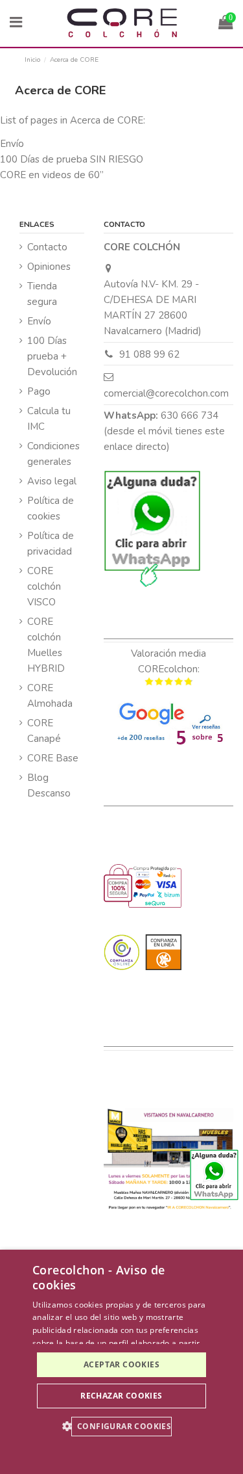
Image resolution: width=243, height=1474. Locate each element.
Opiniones (49, 266)
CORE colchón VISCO (44, 586)
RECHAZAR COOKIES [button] (121, 1395)
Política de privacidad (50, 543)
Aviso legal (51, 481)
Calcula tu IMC (49, 418)
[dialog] (121, 1362)
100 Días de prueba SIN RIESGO (71, 159)
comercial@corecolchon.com (166, 393)
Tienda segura (42, 294)
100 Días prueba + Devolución (52, 356)
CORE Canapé (44, 731)
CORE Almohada (50, 695)
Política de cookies (50, 508)
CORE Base (52, 758)
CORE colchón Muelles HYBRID (46, 645)
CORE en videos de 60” (52, 174)
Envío (12, 143)
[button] (121, 1426)
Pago (39, 391)
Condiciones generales (53, 454)
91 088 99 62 (149, 354)
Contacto (47, 247)
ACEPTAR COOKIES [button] (121, 1364)
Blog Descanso (49, 785)
